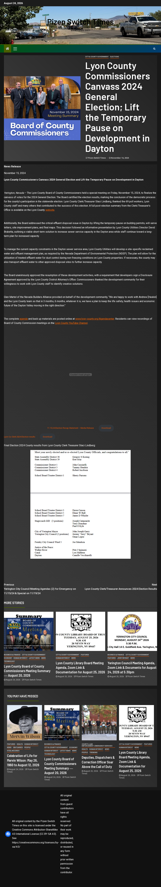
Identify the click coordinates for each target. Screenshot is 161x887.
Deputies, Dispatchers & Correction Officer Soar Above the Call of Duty (98, 762)
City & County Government (97, 57)
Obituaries (18, 747)
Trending (93, 752)
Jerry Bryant (123, 658)
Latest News (34, 658)
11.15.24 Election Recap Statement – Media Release (70, 428)
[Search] (154, 49)
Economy (8, 658)
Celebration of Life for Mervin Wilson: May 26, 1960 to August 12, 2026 (23, 760)
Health (20, 744)
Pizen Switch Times (80, 21)
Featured (85, 655)
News (43, 658)
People (27, 747)
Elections (114, 57)
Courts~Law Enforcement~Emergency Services (97, 745)
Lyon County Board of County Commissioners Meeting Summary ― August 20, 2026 (27, 670)
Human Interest (21, 658)
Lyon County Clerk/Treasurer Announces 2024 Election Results (121, 586)
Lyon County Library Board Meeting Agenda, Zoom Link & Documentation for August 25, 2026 (80, 667)
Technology (9, 661)
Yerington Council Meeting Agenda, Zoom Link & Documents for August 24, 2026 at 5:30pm (132, 667)
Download (106, 428)
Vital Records (13, 751)
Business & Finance (12, 655)
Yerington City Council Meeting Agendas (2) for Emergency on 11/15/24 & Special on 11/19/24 (40, 589)
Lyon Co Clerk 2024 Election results (19, 437)
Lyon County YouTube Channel (71, 323)
